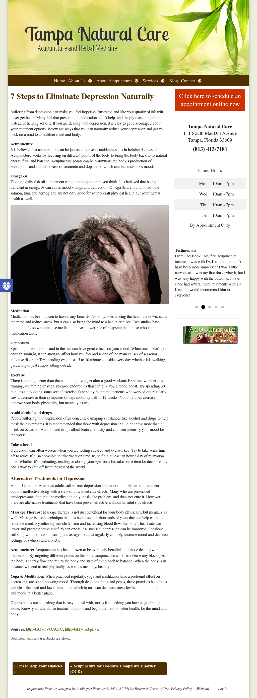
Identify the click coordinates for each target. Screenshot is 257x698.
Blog (173, 80)
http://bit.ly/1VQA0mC (44, 629)
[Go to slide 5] (222, 307)
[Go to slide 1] (196, 307)
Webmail (203, 688)
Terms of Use (159, 688)
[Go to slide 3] (209, 307)
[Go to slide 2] (203, 307)
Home (59, 80)
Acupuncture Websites (41, 688)
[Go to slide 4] (216, 307)
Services (150, 80)
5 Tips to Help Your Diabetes (38, 668)
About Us (76, 80)
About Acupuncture (114, 80)
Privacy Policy (181, 688)
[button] (6, 285)
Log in (222, 688)
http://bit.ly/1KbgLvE (82, 629)
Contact (188, 80)
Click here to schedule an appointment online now (210, 100)
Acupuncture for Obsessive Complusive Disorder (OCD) (113, 668)
